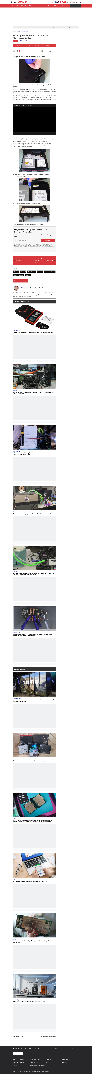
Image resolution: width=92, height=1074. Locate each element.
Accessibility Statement (18, 1062)
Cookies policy (65, 1059)
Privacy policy (49, 1059)
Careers (15, 1065)
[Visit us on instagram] (60, 2)
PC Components (33, 6)
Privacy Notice (17, 245)
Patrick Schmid (23, 40)
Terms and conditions (18, 1059)
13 (36, 262)
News (40, 6)
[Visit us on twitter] (58, 2)
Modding (16, 272)
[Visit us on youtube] (63, 2)
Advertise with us (34, 1062)
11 (38, 260)
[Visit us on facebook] (56, 2)
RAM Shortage (50, 27)
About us (48, 1062)
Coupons (64, 6)
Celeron (28, 275)
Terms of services (31, 244)
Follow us (46, 51)
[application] (34, 119)
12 (41, 260)
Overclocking (25, 31)
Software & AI (57, 6)
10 (36, 260)
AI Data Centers (39, 27)
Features (15, 41)
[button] (78, 2)
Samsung (39, 272)
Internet (47, 272)
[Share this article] (14, 51)
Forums (78, 6)
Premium (72, 6)
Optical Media (31, 272)
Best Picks (17, 6)
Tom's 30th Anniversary (64, 27)
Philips (53, 272)
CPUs (22, 6)
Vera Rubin (76, 27)
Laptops (45, 6)
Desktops (50, 6)
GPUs (26, 6)
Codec (15, 275)
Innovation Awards (26, 27)
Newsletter (53, 51)
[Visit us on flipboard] (65, 2)
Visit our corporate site (68, 1048)
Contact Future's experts (35, 1059)
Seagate (21, 275)
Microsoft (23, 272)
